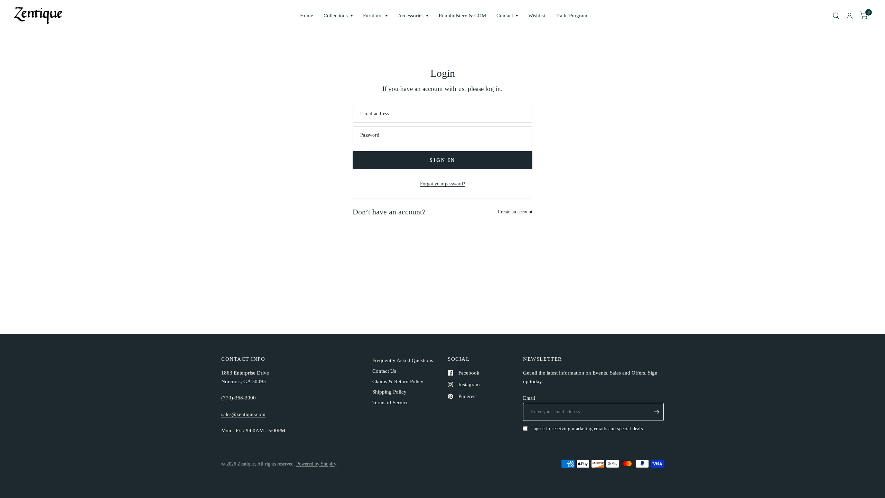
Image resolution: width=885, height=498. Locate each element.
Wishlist (536, 15)
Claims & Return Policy (397, 381)
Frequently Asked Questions (402, 360)
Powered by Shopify (316, 464)
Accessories (410, 15)
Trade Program (571, 15)
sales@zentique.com (243, 414)
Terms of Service (390, 402)
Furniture (373, 15)
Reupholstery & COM (462, 15)
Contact (504, 15)
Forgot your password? (442, 183)
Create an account (515, 211)
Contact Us (384, 371)
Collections (336, 15)
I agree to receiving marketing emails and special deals (586, 428)
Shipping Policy (389, 392)
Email (529, 398)
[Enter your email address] (657, 412)
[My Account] (849, 16)
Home (306, 15)
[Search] (836, 16)
